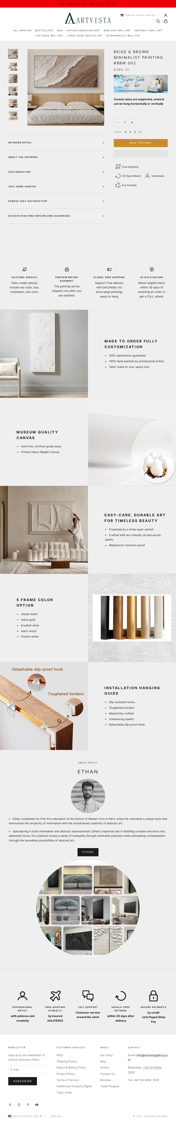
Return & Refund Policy (71, 1067)
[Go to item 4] (13, 91)
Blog (103, 1061)
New (60, 30)
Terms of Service (68, 1080)
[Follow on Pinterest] (28, 1104)
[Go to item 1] (13, 54)
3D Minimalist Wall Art (123, 35)
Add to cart (140, 143)
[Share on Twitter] (130, 132)
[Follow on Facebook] (10, 1104)
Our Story (106, 1055)
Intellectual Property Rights (74, 1086)
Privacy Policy (66, 1074)
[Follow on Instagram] (19, 1104)
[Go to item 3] (13, 78)
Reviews (105, 1080)
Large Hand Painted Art (85, 35)
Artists (104, 1067)
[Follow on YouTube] (36, 1104)
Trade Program (110, 1086)
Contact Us (107, 1074)
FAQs (60, 1055)
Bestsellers (44, 30)
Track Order (64, 1092)
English (56, 1116)
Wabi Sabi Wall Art (117, 30)
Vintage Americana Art (83, 30)
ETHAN (88, 852)
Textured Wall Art (50, 35)
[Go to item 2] (13, 66)
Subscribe (22, 1081)
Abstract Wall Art (148, 30)
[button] (141, 153)
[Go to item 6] (13, 115)
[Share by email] (140, 132)
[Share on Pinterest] (135, 132)
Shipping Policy (67, 1061)
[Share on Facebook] (125, 132)
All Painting (22, 30)
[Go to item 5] (13, 103)
